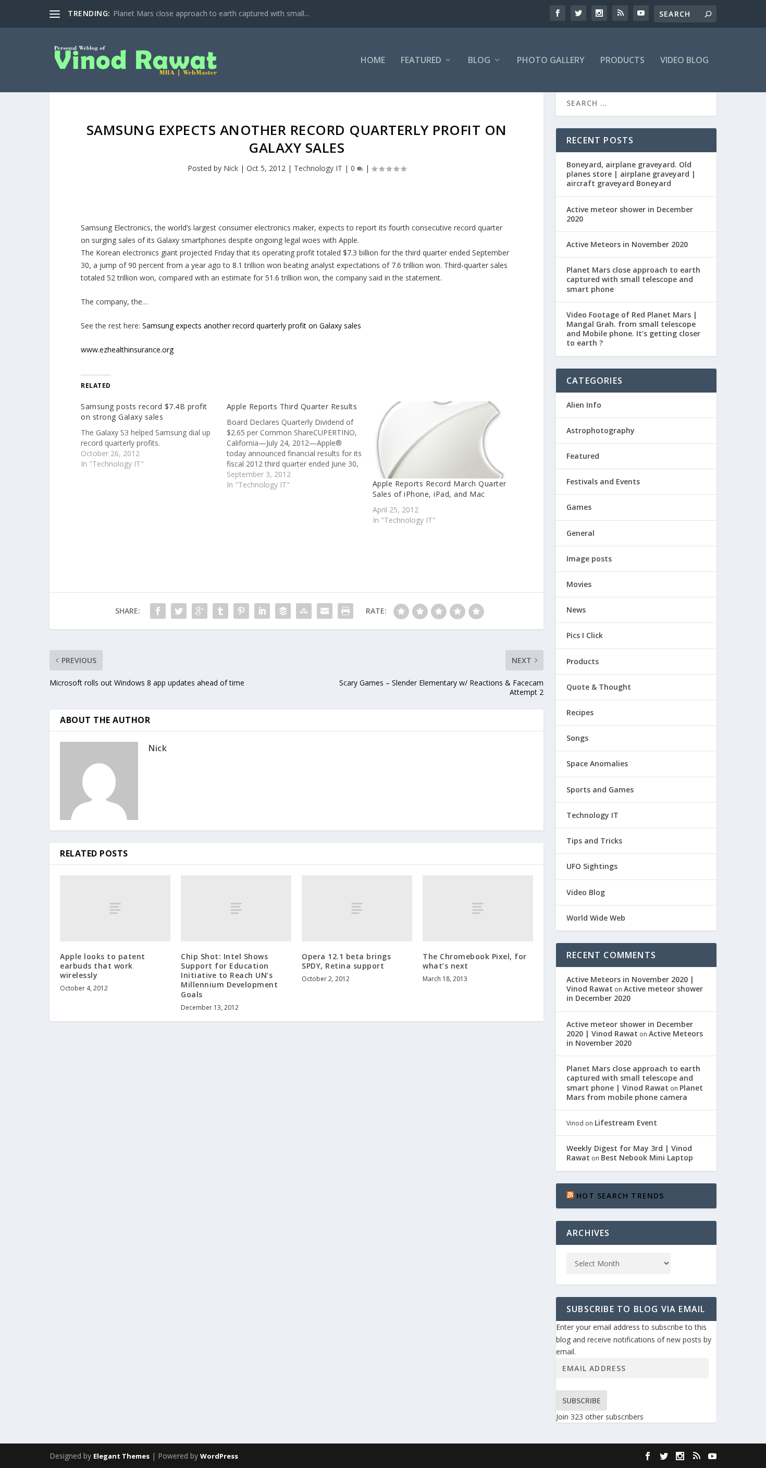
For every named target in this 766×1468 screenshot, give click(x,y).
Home (373, 61)
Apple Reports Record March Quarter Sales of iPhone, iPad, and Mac (439, 489)
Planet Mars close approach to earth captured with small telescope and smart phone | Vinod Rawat (633, 1077)
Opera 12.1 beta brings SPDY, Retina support (346, 961)
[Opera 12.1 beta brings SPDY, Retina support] (357, 908)
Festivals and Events (603, 481)
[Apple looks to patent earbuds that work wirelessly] (115, 908)
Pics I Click (584, 635)
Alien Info (583, 405)
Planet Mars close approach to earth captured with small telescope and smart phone (633, 279)
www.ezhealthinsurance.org (127, 349)
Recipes (580, 712)
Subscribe (581, 1400)
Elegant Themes (121, 1456)
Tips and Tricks (594, 841)
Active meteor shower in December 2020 (629, 214)
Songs (577, 738)
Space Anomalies (597, 763)
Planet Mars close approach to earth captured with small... (211, 13)
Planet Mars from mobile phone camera (634, 1092)
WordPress (219, 1456)
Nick (231, 168)
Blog (479, 61)
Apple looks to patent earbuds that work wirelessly (102, 965)
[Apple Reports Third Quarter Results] (300, 445)
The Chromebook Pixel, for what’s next (475, 961)
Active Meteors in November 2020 (627, 244)
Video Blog (684, 61)
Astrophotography (600, 430)
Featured (421, 61)
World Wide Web (595, 918)
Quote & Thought (598, 687)
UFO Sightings (591, 866)
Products (622, 61)
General (580, 533)
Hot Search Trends (620, 1196)
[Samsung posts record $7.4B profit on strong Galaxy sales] (154, 435)
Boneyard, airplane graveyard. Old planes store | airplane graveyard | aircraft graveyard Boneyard (631, 174)
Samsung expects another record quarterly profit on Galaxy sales (251, 326)
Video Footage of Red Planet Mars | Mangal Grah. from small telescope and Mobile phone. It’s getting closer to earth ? (633, 329)
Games (578, 507)
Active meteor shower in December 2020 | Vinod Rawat (629, 1028)
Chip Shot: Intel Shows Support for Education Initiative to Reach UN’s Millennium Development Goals (229, 975)
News (576, 610)
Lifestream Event (626, 1123)
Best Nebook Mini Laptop (647, 1158)
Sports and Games (600, 789)
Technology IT (318, 168)
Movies (578, 584)
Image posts (589, 559)
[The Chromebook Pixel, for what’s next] (478, 908)
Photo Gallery (551, 61)
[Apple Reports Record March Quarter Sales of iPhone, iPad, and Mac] (440, 440)
